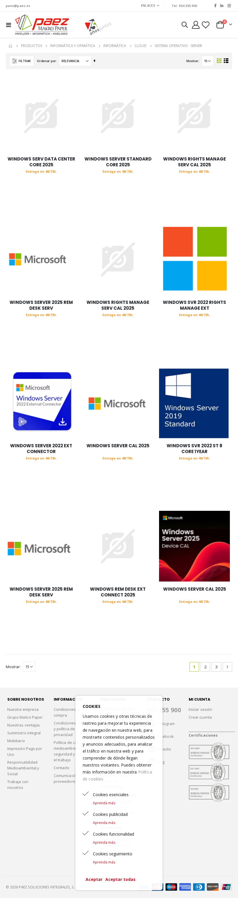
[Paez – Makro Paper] (42, 25)
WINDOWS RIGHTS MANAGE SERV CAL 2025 (194, 162)
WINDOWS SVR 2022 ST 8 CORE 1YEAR (194, 449)
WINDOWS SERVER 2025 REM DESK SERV (41, 305)
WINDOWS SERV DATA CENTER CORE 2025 (41, 162)
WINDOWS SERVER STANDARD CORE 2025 (118, 162)
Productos (31, 46)
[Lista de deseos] (205, 25)
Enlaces (148, 5)
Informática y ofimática (72, 46)
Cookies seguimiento (112, 853)
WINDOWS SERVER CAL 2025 (117, 446)
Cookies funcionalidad (113, 834)
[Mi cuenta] (195, 25)
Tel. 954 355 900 (184, 5)
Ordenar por (46, 61)
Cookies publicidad (110, 814)
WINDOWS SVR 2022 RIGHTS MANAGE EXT (194, 305)
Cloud (140, 46)
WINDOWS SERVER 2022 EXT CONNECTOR (41, 449)
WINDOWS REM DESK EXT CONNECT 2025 (118, 592)
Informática (114, 46)
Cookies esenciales (111, 794)
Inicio (11, 45)
